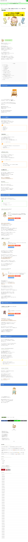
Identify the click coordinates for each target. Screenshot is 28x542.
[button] (4, 420)
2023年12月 (3, 505)
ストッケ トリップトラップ (7, 73)
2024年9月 (3, 492)
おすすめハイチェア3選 (6, 70)
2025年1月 (3, 486)
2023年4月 (3, 518)
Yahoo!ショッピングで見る (11, 247)
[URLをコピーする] (24, 420)
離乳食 (13, 417)
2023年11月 (3, 507)
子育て (2, 417)
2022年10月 (3, 526)
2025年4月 (3, 481)
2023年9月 (3, 510)
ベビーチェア (11, 417)
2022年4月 (3, 536)
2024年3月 (3, 500)
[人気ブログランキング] (8, 470)
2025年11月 (3, 476)
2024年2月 (3, 502)
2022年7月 (3, 531)
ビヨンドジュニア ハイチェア (8, 71)
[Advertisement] (14, 32)
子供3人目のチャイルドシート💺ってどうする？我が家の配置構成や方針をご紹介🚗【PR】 (12, 448)
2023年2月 (3, 521)
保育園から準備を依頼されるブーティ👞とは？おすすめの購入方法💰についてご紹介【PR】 (12, 452)
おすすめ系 (5, 417)
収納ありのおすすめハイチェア (7, 74)
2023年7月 (3, 513)
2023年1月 (3, 523)
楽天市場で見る (17, 218)
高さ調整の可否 (6, 68)
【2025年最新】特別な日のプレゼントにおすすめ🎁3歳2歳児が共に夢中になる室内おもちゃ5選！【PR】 (13, 450)
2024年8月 (3, 494)
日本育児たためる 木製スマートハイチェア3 (9, 75)
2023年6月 (3, 515)
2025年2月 (3, 484)
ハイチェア (8, 417)
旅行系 (3, 463)
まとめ (4, 79)
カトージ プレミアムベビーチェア (8, 77)
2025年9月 (3, 479)
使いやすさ (6, 69)
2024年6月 (3, 497)
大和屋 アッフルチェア (7, 72)
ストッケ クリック (7, 78)
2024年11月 (3, 489)
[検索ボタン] (25, 1)
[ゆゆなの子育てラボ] (4, 1)
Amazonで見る (11, 218)
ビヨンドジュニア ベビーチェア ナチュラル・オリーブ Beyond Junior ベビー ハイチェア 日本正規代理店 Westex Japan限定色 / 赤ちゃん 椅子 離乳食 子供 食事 (17, 214)
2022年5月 (3, 534)
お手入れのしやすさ (7, 67)
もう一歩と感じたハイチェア (6, 76)
